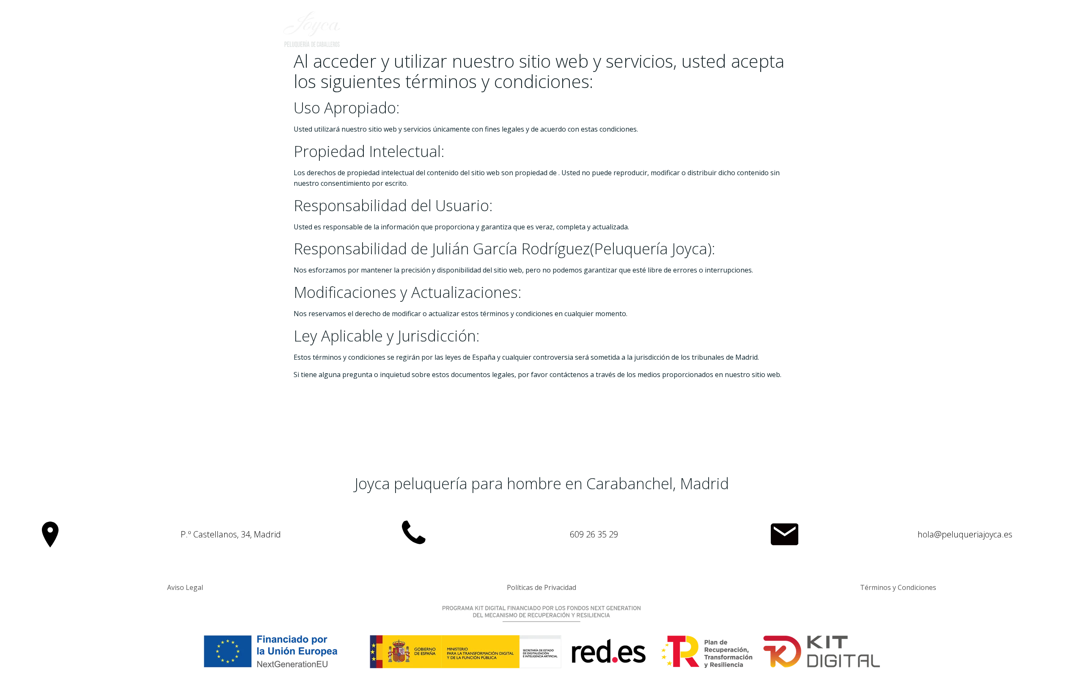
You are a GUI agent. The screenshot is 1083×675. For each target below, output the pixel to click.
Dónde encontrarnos (753, 31)
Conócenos (604, 31)
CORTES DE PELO (669, 31)
